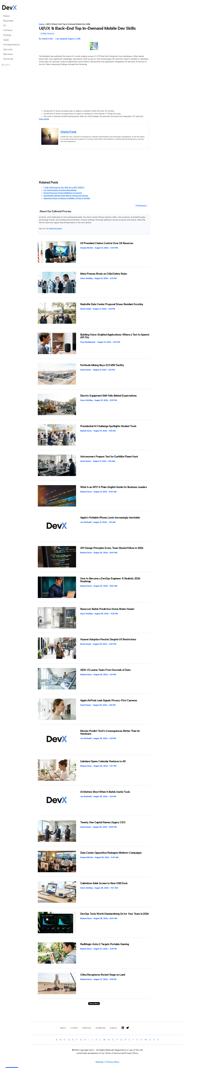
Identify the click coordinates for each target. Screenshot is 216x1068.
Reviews (8, 54)
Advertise (86, 1028)
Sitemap (99, 1062)
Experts (113, 1028)
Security (8, 49)
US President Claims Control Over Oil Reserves (106, 243)
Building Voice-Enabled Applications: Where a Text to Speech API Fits (114, 336)
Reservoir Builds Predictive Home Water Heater (107, 609)
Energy (7, 34)
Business (8, 20)
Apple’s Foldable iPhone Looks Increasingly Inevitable (110, 517)
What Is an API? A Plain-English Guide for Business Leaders (113, 487)
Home (41, 24)
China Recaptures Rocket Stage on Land (102, 974)
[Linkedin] (123, 1027)
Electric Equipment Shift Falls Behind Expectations (108, 395)
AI (4, 25)
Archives (8, 58)
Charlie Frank (68, 131)
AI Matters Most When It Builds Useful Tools (105, 791)
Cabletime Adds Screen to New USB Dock (104, 883)
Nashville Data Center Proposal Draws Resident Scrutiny (111, 304)
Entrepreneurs (11, 44)
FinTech (7, 30)
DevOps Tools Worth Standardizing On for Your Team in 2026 (114, 913)
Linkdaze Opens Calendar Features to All (103, 761)
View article (44, 119)
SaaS (6, 39)
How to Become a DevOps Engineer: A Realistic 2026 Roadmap (110, 580)
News (6, 15)
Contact (74, 1028)
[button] (94, 1003)
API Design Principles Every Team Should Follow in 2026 (111, 548)
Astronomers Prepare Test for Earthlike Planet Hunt (109, 456)
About (63, 1028)
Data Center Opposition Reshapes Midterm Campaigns (111, 852)
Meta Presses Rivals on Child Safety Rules (103, 273)
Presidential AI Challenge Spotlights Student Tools (108, 426)
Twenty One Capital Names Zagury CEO (102, 822)
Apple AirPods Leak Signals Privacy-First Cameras (108, 700)
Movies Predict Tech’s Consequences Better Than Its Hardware (110, 732)
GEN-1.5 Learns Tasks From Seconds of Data (105, 669)
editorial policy (55, 228)
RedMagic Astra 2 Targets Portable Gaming (104, 944)
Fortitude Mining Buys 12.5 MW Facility (102, 365)
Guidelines (100, 1028)
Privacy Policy (112, 1062)
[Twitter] (127, 1027)
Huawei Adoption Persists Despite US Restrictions (108, 639)
